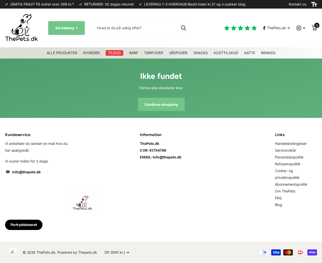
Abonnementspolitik (291, 184)
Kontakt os (297, 4)
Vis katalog (65, 28)
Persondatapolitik (289, 157)
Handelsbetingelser (291, 143)
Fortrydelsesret (24, 224)
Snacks (200, 53)
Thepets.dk (87, 252)
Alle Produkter (62, 53)
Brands (268, 53)
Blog (278, 205)
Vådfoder (178, 53)
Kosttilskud (226, 53)
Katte (249, 53)
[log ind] (300, 28)
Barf (133, 53)
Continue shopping (161, 104)
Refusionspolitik (288, 164)
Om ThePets (285, 191)
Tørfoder (153, 53)
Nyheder (91, 53)
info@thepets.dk (26, 172)
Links (280, 134)
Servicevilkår (285, 150)
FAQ (278, 198)
